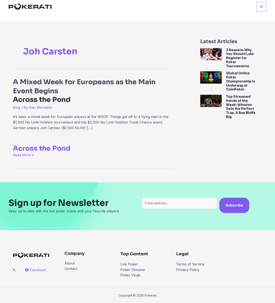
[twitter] (15, 270)
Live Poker (129, 264)
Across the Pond (41, 148)
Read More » (23, 155)
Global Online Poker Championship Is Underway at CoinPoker (240, 81)
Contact (70, 268)
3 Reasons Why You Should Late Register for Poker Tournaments (240, 58)
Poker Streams (132, 270)
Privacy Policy (187, 270)
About (69, 263)
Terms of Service (190, 264)
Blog (16, 107)
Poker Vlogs (130, 275)
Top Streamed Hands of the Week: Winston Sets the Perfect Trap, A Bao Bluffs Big (240, 107)
